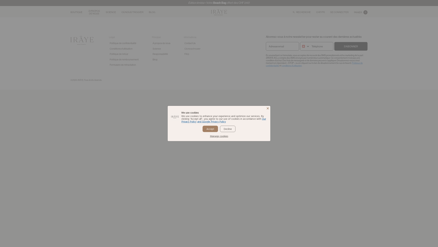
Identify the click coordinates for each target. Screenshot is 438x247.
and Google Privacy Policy (211, 121)
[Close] (267, 108)
